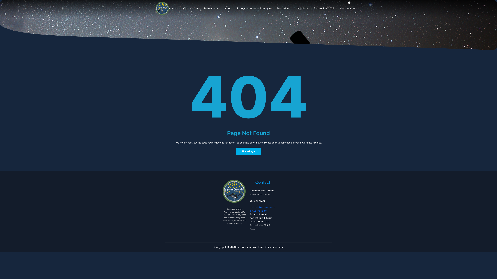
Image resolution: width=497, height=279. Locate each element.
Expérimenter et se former (252, 8)
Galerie (301, 8)
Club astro (189, 8)
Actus (227, 8)
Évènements (211, 8)
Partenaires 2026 (324, 8)
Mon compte (347, 8)
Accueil (173, 8)
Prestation (282, 8)
